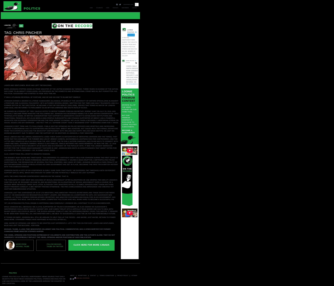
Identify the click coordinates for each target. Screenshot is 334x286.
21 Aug (128, 62)
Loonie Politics (130, 60)
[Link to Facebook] (117, 4)
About (72, 275)
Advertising (82, 275)
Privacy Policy (122, 275)
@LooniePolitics (134, 84)
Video (107, 7)
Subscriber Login (128, 4)
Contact (134, 7)
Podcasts (115, 7)
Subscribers (125, 7)
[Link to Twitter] (120, 4)
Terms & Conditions (107, 275)
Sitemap (134, 275)
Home (91, 7)
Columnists (99, 7)
